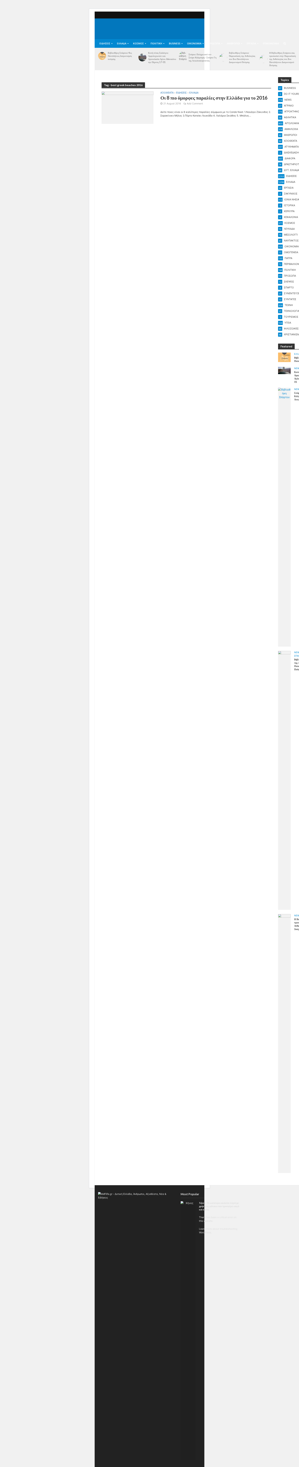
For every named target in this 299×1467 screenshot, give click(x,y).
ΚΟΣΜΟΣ (138, 43)
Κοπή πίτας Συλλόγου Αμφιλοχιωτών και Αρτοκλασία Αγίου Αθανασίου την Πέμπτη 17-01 (162, 57)
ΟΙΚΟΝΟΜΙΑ (194, 43)
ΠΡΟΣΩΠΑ (214, 43)
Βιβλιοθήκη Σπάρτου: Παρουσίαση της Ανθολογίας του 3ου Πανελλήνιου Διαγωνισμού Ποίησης (242, 57)
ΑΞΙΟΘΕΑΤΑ (167, 92)
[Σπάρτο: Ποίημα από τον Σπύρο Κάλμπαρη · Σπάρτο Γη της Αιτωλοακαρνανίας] (183, 57)
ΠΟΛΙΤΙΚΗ (156, 43)
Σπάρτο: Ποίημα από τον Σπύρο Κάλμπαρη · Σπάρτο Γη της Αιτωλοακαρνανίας (202, 57)
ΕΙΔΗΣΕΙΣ (104, 43)
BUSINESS (174, 43)
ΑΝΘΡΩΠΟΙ (233, 43)
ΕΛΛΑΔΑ (121, 43)
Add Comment (195, 103)
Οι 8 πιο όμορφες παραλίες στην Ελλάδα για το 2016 (214, 98)
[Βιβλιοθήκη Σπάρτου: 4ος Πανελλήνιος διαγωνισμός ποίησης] (102, 56)
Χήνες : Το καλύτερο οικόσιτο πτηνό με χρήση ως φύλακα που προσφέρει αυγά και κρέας (219, 1206)
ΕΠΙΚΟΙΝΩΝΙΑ (271, 43)
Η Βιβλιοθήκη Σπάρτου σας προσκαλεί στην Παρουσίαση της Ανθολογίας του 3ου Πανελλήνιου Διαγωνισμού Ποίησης (282, 59)
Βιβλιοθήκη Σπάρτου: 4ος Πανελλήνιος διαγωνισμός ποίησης (120, 55)
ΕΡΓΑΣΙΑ (251, 43)
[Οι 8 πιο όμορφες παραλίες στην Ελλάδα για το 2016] (127, 107)
